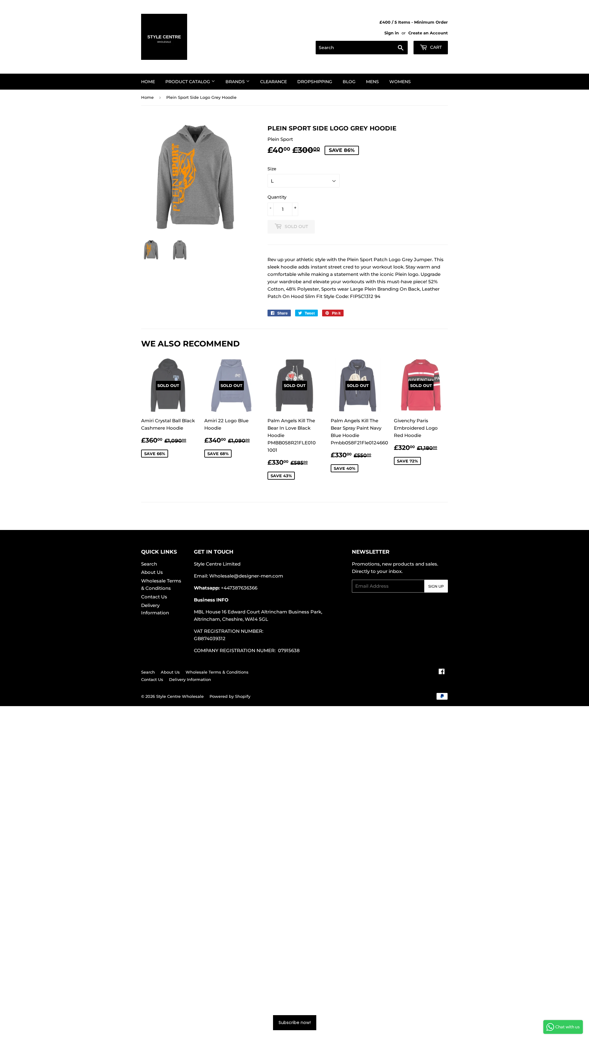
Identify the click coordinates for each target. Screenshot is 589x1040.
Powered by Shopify (230, 696)
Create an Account (428, 33)
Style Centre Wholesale (180, 696)
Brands (235, 81)
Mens (372, 81)
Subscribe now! (295, 1022)
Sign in (391, 33)
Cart (435, 47)
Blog (349, 81)
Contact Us (154, 597)
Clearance (273, 81)
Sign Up (436, 586)
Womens (400, 81)
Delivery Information (190, 679)
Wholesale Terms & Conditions (217, 672)
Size (272, 169)
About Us (152, 572)
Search (149, 564)
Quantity (277, 197)
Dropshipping (314, 81)
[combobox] (362, 47)
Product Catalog (188, 81)
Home (148, 81)
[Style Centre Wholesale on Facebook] (441, 672)
